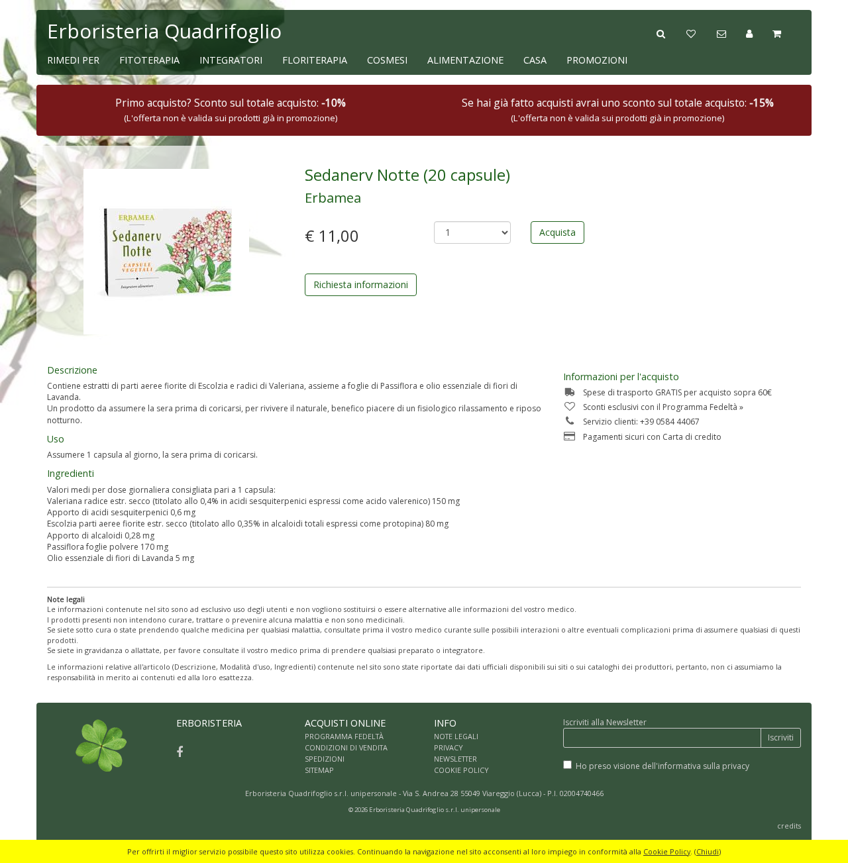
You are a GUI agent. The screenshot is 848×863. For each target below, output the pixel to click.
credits (789, 826)
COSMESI (387, 60)
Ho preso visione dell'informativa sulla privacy (662, 766)
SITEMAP (319, 770)
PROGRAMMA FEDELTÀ (344, 736)
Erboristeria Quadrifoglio (164, 30)
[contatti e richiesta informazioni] (731, 32)
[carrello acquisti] (786, 32)
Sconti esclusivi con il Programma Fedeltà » (663, 407)
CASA (535, 60)
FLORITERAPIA (314, 60)
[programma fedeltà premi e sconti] (701, 32)
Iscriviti (781, 737)
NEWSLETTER (455, 759)
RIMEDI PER (73, 60)
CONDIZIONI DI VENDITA (346, 747)
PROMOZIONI (596, 60)
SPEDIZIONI (324, 759)
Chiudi (707, 851)
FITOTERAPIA (149, 60)
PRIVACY (448, 747)
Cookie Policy (666, 851)
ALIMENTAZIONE (465, 60)
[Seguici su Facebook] (179, 752)
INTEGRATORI (230, 60)
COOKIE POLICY (461, 770)
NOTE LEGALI (456, 736)
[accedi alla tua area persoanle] (759, 32)
